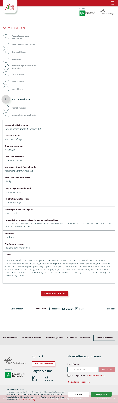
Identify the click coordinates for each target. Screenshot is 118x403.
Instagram (49, 380)
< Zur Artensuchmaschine (14, 28)
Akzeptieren (101, 394)
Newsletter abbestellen (80, 382)
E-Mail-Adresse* (74, 364)
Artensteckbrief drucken (54, 293)
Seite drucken (17, 309)
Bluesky (69, 309)
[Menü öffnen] (112, 3)
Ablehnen (78, 394)
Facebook (55, 309)
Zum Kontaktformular (43, 363)
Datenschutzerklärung (26, 399)
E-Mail (81, 309)
